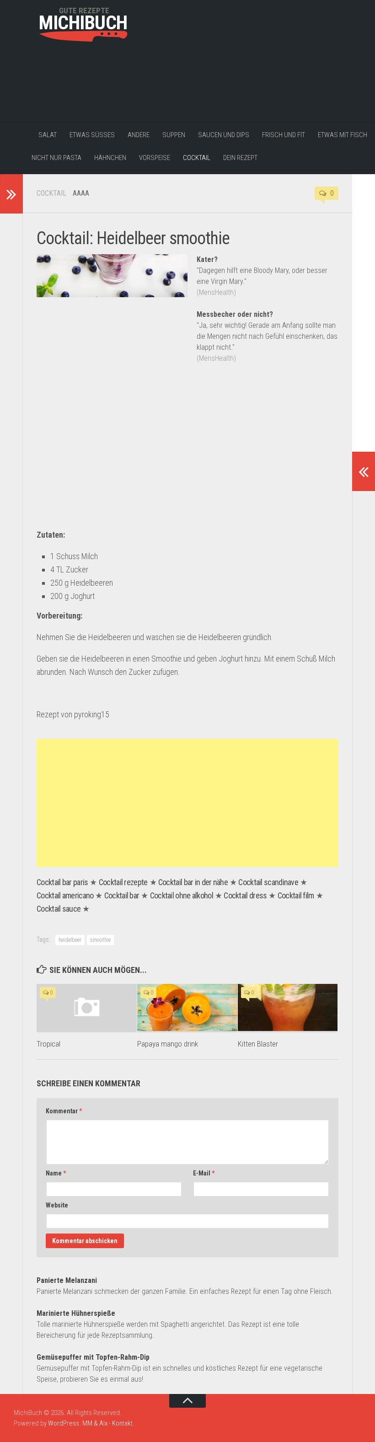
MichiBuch (83, 22)
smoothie (100, 940)
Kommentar (64, 1111)
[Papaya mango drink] (187, 1007)
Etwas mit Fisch (342, 135)
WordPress (63, 1423)
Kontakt (122, 1423)
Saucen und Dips (223, 135)
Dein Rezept (240, 158)
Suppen (173, 135)
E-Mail (203, 1173)
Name (56, 1173)
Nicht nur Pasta (56, 158)
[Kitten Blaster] (288, 1007)
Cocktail (196, 158)
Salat (47, 135)
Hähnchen (110, 158)
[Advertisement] (82, 99)
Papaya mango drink (167, 1043)
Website (57, 1205)
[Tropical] (87, 1007)
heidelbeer (70, 940)
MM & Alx (94, 1423)
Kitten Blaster (258, 1043)
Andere (139, 135)
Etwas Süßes (92, 135)
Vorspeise (154, 158)
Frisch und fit (283, 135)
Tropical (48, 1043)
